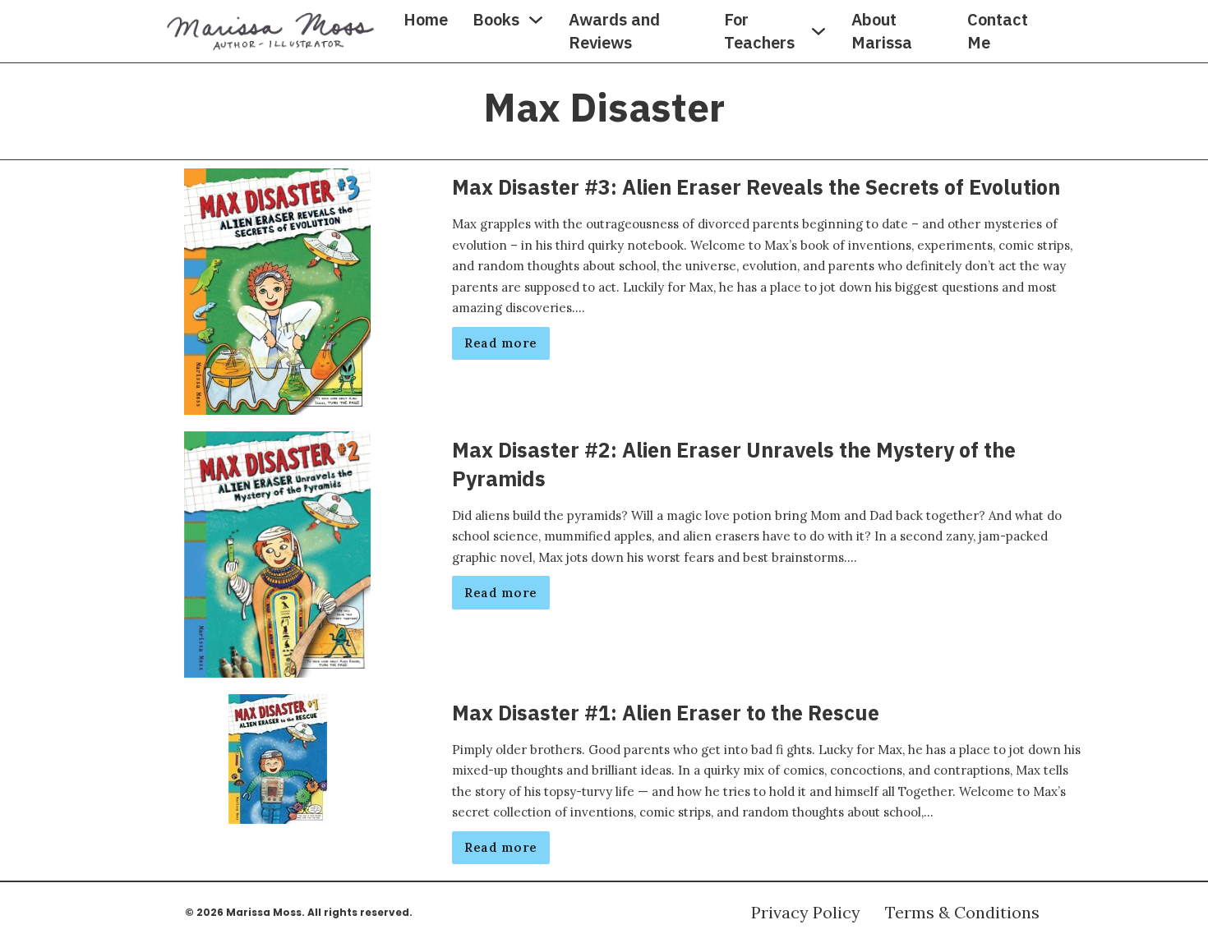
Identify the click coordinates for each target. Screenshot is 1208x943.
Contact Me (997, 30)
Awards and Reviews (614, 30)
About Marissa (881, 30)
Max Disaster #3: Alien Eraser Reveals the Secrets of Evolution (756, 186)
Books (496, 19)
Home (425, 19)
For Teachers (759, 30)
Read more (500, 343)
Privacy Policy (805, 912)
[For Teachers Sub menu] (818, 31)
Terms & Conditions (962, 912)
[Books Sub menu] (536, 20)
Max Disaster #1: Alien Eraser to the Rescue (665, 712)
